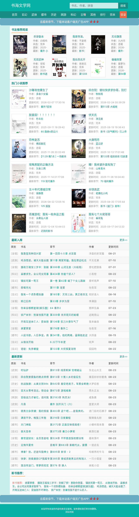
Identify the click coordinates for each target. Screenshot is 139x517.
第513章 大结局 (109, 106)
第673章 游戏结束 (60, 390)
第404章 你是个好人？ (63, 273)
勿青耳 (93, 287)
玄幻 (24, 14)
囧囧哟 (93, 348)
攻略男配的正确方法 (41, 164)
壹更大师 (94, 404)
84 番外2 (55, 307)
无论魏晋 (117, 36)
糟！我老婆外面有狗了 (102, 164)
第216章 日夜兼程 (60, 417)
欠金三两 (41, 168)
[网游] (14, 397)
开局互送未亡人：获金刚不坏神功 (30, 489)
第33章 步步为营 (60, 301)
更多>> (123, 239)
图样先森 (94, 307)
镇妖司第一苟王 (30, 280)
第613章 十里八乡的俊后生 (65, 376)
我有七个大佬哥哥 (99, 214)
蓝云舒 (99, 143)
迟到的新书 (47, 230)
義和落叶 (94, 438)
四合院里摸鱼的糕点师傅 (35, 376)
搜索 (123, 5)
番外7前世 (46, 106)
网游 (63, 14)
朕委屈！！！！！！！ (42, 115)
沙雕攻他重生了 (38, 90)
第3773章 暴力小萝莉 (62, 431)
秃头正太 (94, 390)
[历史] (14, 383)
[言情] (14, 253)
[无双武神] (20, 59)
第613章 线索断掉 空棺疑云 (66, 370)
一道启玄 (94, 444)
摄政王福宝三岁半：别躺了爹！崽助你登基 (60, 482)
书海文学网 (21, 5)
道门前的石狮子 (98, 410)
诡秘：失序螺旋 (30, 348)
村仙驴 (24, 370)
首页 (14, 14)
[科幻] (14, 273)
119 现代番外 (48, 181)
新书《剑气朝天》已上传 (114, 131)
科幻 (73, 14)
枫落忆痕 (94, 431)
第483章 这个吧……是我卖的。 (68, 410)
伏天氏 (93, 115)
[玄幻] (14, 280)
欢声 (91, 342)
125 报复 (45, 206)
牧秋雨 (99, 93)
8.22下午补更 (58, 342)
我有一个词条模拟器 (32, 294)
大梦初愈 (94, 383)
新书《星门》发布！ (111, 206)
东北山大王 (95, 370)
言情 (83, 14)
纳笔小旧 (94, 465)
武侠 (34, 14)
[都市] (14, 287)
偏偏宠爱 (117, 59)
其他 (93, 14)
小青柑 (93, 273)
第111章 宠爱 (57, 287)
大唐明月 (94, 139)
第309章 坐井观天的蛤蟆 (64, 314)
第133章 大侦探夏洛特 (63, 348)
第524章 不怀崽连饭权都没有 (67, 438)
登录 (123, 14)
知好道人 (94, 294)
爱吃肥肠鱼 (95, 267)
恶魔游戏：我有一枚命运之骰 (46, 214)
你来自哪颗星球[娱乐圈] (34, 307)
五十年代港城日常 (40, 189)
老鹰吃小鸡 (102, 193)
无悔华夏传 (27, 444)
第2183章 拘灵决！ (61, 397)
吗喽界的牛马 (96, 451)
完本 (112, 14)
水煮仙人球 (42, 218)
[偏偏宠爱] (98, 59)
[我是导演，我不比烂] (59, 36)
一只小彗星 (95, 458)
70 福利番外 (107, 181)
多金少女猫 (42, 93)
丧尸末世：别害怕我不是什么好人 (69, 489)
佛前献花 (41, 143)
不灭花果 (94, 260)
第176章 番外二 (59, 328)
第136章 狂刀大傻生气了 (64, 321)
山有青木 (100, 168)
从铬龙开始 (27, 342)
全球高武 (94, 189)
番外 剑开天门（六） (62, 404)
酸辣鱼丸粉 (95, 417)
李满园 (93, 301)
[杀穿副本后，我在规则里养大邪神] (20, 36)
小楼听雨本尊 (96, 424)
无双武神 (39, 59)
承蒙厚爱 (26, 328)
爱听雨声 (94, 280)
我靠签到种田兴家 (31, 253)
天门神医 (26, 424)
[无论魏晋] (98, 36)
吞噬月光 (26, 287)
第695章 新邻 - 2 (60, 451)
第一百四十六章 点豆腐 (63, 253)
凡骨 (23, 404)
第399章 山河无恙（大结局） (67, 267)
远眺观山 (94, 314)
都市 (44, 14)
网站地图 (69, 512)
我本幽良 (94, 321)
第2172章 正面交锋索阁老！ (66, 424)
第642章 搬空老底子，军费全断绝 (69, 383)
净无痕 (99, 118)
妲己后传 (26, 301)
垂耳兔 (99, 218)
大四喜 (93, 335)
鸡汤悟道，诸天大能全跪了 (111, 486)
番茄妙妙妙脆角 (98, 376)
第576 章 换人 (58, 465)
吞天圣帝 (26, 431)
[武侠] (14, 260)
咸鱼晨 (93, 397)
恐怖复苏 (34, 139)
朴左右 (39, 118)
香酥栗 (39, 193)
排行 (102, 14)
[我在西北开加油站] (59, 59)
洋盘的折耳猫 (96, 253)
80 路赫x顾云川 (49, 131)
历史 (53, 14)
